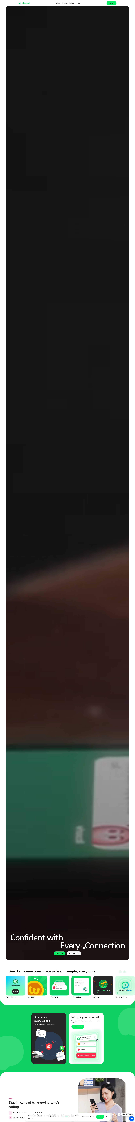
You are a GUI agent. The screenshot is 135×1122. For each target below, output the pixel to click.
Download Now (78, 1026)
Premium (64, 3)
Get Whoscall (59, 953)
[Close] (106, 1116)
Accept (100, 1116)
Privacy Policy (65, 1116)
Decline (92, 1116)
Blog (79, 3)
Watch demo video (74, 953)
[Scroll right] (124, 972)
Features (58, 3)
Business (72, 3)
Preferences (85, 1116)
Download (111, 3)
